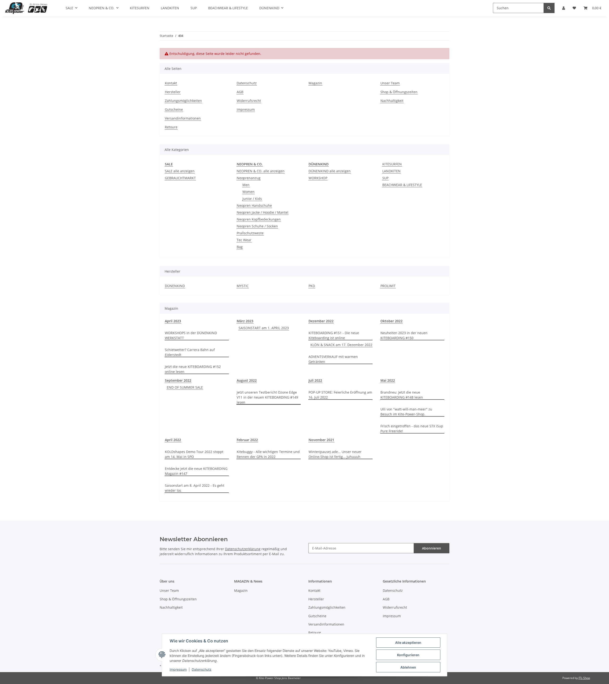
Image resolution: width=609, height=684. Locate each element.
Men (246, 185)
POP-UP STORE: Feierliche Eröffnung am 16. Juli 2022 (340, 395)
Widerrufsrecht (249, 100)
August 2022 (247, 380)
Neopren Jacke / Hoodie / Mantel (262, 212)
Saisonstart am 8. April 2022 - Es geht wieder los (194, 488)
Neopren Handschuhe (254, 205)
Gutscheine (174, 109)
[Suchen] (549, 8)
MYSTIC (243, 286)
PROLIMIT (388, 286)
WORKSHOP (318, 178)
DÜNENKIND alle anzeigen (330, 171)
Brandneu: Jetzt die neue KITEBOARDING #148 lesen (401, 395)
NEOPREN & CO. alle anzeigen (261, 171)
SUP (385, 178)
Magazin (315, 83)
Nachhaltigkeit (391, 100)
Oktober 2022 (391, 321)
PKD (312, 286)
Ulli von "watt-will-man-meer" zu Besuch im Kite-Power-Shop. (406, 411)
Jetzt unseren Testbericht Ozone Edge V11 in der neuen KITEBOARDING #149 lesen (267, 397)
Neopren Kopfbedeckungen (259, 219)
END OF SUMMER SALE (185, 387)
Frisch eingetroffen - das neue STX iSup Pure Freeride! (411, 428)
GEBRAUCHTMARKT (180, 178)
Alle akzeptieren (408, 643)
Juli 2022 (315, 380)
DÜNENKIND (175, 286)
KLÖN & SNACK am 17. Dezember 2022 (341, 344)
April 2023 (173, 321)
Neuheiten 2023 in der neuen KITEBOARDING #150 (403, 335)
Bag (240, 247)
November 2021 (321, 440)
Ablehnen (408, 667)
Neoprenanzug (248, 178)
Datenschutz (201, 669)
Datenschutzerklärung (242, 549)
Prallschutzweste (250, 233)
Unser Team (390, 83)
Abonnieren (431, 548)
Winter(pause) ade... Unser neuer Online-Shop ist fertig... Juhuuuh (335, 454)
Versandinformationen (183, 118)
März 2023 (245, 321)
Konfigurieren (408, 655)
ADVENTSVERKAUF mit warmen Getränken (333, 359)
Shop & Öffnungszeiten (398, 92)
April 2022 (173, 440)
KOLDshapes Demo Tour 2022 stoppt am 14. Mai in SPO (194, 454)
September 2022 (178, 380)
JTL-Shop (584, 678)
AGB (240, 92)
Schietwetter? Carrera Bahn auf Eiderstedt (190, 352)
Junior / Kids (252, 198)
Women (248, 191)
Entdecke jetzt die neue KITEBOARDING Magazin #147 (196, 471)
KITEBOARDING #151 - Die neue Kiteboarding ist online (334, 335)
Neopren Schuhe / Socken (257, 226)
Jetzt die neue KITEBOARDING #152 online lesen (193, 369)
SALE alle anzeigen (180, 171)
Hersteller (173, 92)
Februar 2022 (247, 440)
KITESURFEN (392, 164)
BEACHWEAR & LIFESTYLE (402, 185)
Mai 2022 (387, 380)
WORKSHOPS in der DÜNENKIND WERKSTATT (191, 335)
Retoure (171, 127)
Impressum (178, 669)
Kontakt (171, 83)
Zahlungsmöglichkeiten (183, 100)
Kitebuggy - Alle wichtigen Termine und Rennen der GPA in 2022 (268, 454)
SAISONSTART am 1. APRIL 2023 (264, 328)
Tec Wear (244, 240)
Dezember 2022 (321, 321)
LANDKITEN (391, 171)
